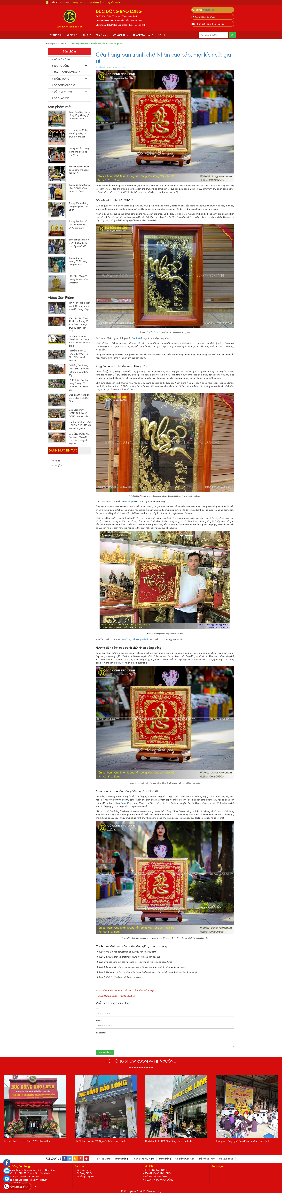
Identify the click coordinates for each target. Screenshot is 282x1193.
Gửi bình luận (104, 1052)
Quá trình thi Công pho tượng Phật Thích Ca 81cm (79, 398)
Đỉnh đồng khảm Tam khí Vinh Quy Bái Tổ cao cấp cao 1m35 (79, 243)
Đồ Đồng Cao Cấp (64, 85)
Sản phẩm (101, 35)
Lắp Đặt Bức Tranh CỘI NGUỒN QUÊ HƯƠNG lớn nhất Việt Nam (80, 425)
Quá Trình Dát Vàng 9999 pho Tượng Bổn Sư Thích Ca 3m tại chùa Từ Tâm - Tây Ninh (79, 324)
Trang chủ (56, 35)
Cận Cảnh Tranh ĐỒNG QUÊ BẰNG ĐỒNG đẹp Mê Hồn (78, 413)
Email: (99, 1020)
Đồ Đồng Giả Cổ (84, 1173)
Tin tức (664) (57, 465)
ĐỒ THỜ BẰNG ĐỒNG (156, 1176)
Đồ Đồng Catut (84, 1170)
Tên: (98, 1008)
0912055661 (208, 10)
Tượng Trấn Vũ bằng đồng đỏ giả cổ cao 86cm (78, 206)
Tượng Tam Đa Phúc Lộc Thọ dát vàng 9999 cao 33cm (78, 224)
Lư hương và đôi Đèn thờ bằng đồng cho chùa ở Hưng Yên (79, 133)
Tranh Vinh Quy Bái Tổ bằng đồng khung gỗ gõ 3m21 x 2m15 (79, 115)
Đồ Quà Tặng (62, 98)
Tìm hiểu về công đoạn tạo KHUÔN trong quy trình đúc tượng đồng (79, 306)
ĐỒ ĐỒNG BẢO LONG (156, 1170)
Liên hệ (161, 35)
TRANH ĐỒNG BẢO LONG (158, 1173)
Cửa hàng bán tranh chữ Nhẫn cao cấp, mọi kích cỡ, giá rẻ (163, 58)
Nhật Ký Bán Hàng (143, 35)
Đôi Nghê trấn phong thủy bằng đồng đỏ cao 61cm (79, 151)
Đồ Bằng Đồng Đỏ (85, 1176)
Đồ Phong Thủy (63, 91)
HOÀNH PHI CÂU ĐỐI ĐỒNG (159, 1180)
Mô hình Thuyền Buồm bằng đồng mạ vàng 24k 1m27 (79, 169)
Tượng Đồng (62, 66)
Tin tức (87, 35)
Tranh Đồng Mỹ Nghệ (67, 72)
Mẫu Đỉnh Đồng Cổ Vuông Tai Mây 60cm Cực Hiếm (79, 279)
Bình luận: (101, 1032)
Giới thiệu (72, 35)
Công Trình (119, 35)
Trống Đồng (61, 78)
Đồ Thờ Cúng (62, 59)
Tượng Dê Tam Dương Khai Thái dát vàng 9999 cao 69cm (79, 188)
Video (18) (56, 461)
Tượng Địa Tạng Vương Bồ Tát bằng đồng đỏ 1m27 (78, 261)
